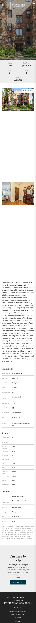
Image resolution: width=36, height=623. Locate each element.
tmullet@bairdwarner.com (18, 603)
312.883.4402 (18, 600)
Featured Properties (18, 611)
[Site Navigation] (33, 3)
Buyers (18, 618)
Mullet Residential (18, 597)
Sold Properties (18, 614)
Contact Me (18, 582)
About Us (18, 608)
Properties (18, 160)
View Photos (27, 90)
